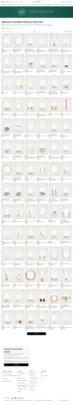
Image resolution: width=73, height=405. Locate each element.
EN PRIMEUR (3, 4)
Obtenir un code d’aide (6, 381)
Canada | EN (7, 400)
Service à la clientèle (21, 382)
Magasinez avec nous (21, 378)
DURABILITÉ (63, 4)
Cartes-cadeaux (32, 380)
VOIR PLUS (36, 333)
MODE (29, 4)
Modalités (16, 400)
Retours (42, 373)
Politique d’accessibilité (23, 400)
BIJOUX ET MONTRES (47, 4)
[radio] (34, 31)
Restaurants (31, 390)
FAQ (41, 378)
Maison (16, 1)
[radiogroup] (36, 31)
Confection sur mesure (33, 382)
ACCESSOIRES (57, 4)
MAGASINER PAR (11, 4)
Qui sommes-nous (21, 373)
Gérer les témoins (31, 400)
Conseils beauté (32, 373)
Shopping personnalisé (33, 378)
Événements (31, 387)
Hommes (7, 1)
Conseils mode (32, 375)
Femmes (2, 1)
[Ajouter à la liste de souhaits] (11, 47)
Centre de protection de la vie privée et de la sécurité (23, 386)
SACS (40, 4)
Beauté (12, 1)
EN (62, 1)
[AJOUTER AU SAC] (9, 47)
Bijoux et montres (5, 28)
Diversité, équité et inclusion (23, 380)
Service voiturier (32, 385)
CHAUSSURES (35, 4)
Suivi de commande (44, 375)
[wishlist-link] (67, 1)
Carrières (19, 375)
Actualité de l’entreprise (22, 389)
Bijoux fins (13, 28)
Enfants (21, 1)
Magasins (19, 391)
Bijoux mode (19, 28)
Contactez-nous (5, 378)
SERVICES (70, 4)
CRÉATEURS (18, 4)
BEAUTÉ (24, 4)
